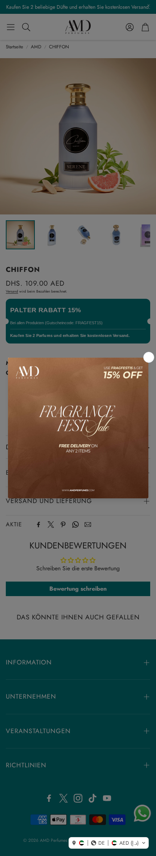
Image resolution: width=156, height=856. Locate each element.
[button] (109, 843)
